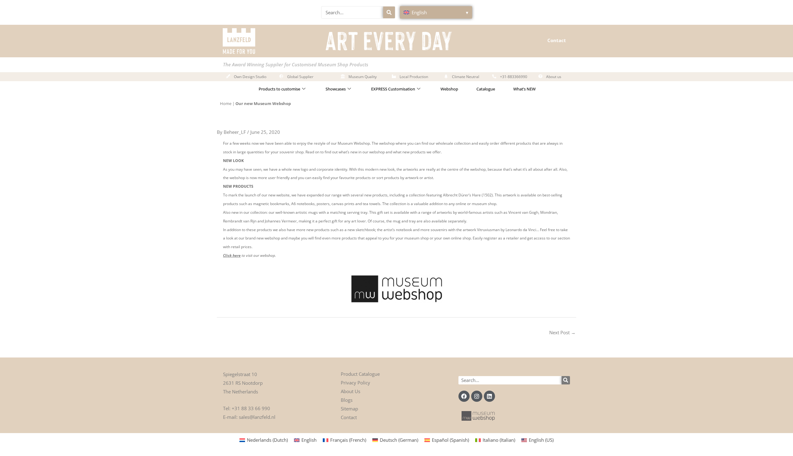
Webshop (449, 89)
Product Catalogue (360, 374)
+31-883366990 (513, 76)
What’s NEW (524, 89)
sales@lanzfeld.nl (257, 417)
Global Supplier (300, 76)
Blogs (347, 400)
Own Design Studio (250, 76)
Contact (556, 40)
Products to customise (279, 89)
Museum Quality (362, 76)
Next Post (562, 332)
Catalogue (485, 89)
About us (553, 76)
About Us (350, 391)
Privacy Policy (355, 382)
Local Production (414, 76)
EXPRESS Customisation (393, 89)
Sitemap (349, 409)
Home (225, 103)
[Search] (389, 12)
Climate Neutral (465, 76)
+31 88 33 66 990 (251, 408)
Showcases (336, 89)
